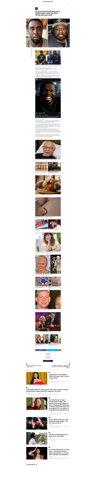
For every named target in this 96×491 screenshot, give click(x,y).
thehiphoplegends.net (48, 1)
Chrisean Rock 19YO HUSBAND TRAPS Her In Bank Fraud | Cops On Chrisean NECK (59, 376)
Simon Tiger (37, 17)
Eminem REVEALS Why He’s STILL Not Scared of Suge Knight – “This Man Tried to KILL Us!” (59, 421)
